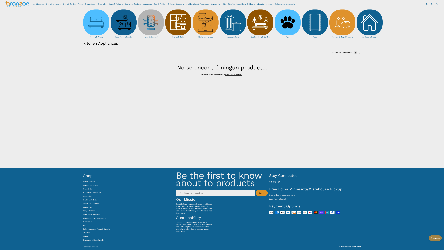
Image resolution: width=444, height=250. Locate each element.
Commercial (87, 222)
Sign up (262, 193)
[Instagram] (274, 181)
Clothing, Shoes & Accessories (94, 218)
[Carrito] (436, 4)
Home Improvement (90, 185)
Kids (84, 225)
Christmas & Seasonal (91, 214)
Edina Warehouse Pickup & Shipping (96, 229)
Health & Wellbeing (90, 200)
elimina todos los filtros (233, 75)
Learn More (180, 213)
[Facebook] (270, 181)
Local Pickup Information (278, 199)
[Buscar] (426, 4)
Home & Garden (89, 189)
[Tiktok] (278, 181)
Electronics (87, 196)
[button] (347, 52)
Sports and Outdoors (91, 203)
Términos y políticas (90, 247)
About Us (86, 233)
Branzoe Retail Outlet (353, 247)
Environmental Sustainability (93, 240)
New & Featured (89, 181)
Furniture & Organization (92, 192)
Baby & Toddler (89, 211)
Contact (86, 236)
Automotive (87, 207)
